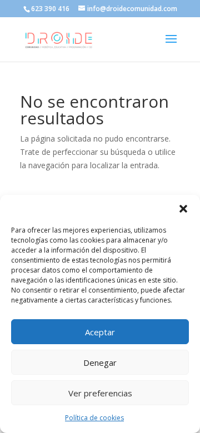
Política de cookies (94, 417)
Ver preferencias (100, 393)
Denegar (100, 362)
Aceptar (100, 332)
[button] (183, 208)
